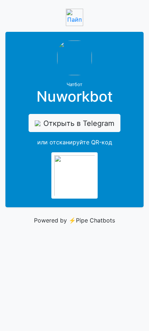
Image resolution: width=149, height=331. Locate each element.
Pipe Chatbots (95, 220)
